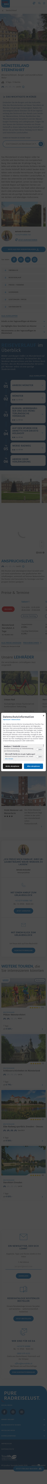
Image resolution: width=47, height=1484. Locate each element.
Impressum (6, 719)
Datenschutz (16, 719)
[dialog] (23, 742)
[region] (23, 752)
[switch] (39, 749)
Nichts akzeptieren (12, 766)
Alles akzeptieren (33, 766)
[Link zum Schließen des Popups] (43, 716)
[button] (37, 749)
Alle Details (9, 759)
